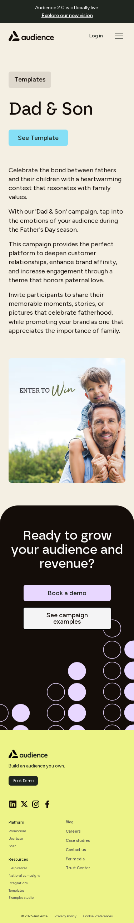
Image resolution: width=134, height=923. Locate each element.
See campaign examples (67, 618)
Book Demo (23, 780)
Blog (70, 822)
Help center (18, 868)
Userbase (16, 838)
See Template (38, 138)
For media (75, 859)
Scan (12, 846)
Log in (96, 36)
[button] (117, 35)
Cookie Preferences (98, 916)
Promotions (17, 831)
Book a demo (67, 593)
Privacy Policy (65, 916)
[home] (31, 36)
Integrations (18, 883)
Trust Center (78, 868)
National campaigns (24, 875)
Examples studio (21, 898)
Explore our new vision (67, 15)
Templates (16, 890)
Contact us (76, 850)
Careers (73, 831)
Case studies (78, 840)
